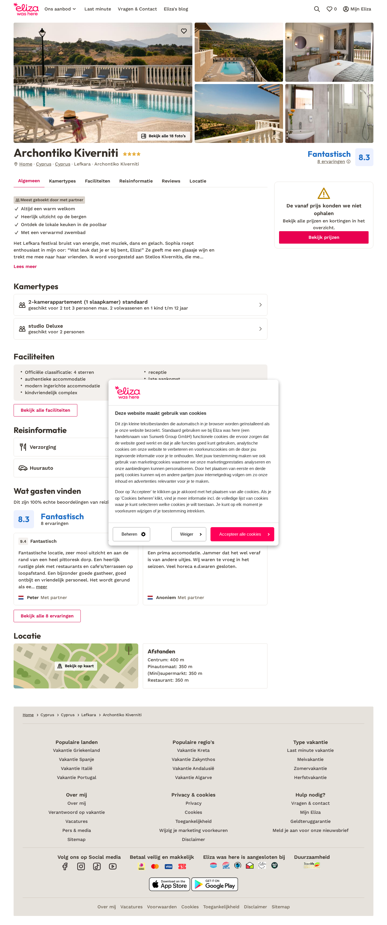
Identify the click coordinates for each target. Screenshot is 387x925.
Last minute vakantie (310, 750)
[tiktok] (96, 869)
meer (41, 586)
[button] (103, 83)
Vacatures (76, 821)
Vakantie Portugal (76, 777)
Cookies (193, 812)
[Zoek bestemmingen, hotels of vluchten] (317, 9)
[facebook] (65, 869)
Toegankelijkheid (193, 821)
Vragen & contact (310, 803)
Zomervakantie (310, 768)
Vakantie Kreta (193, 750)
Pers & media (76, 830)
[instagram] (81, 869)
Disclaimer (193, 839)
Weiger (186, 534)
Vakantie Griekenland (76, 750)
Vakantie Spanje (76, 759)
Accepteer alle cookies (240, 534)
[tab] (29, 181)
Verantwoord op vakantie (76, 812)
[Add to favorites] (184, 31)
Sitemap (76, 839)
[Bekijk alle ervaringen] (340, 157)
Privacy (193, 803)
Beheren (129, 534)
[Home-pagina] (26, 9)
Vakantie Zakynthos (193, 759)
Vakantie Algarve (193, 777)
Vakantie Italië (76, 768)
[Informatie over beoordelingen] (348, 161)
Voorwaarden (162, 906)
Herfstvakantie (310, 777)
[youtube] (112, 869)
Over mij (76, 803)
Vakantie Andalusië (193, 768)
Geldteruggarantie (310, 821)
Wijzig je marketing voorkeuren (193, 830)
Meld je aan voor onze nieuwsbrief (310, 830)
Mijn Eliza (310, 812)
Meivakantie (310, 759)
